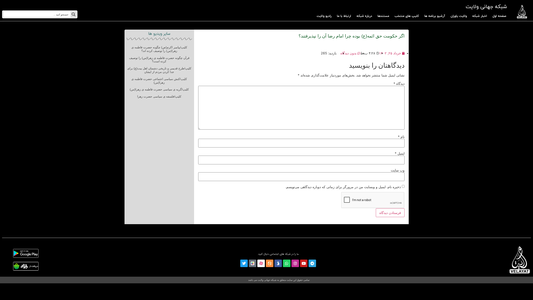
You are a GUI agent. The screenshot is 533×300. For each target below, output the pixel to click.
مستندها (383, 16)
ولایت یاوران (459, 16)
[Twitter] (244, 263)
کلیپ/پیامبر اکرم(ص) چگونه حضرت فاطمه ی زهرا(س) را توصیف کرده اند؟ (159, 49)
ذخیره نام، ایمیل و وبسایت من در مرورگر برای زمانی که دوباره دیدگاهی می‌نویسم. (343, 187)
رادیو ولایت (324, 16)
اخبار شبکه (479, 16)
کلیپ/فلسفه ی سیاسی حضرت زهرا (159, 96)
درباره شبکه (364, 16)
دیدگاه (399, 83)
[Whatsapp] (286, 263)
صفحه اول (499, 16)
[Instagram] (295, 263)
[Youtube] (304, 263)
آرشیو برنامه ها (434, 16)
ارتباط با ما (344, 16)
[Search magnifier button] (73, 14)
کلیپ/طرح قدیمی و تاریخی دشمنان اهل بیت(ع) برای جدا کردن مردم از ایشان (159, 70)
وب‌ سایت (398, 170)
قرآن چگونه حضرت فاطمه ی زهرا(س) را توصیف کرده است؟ (159, 59)
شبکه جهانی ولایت (486, 6)
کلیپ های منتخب (407, 16)
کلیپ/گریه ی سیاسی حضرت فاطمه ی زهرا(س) (159, 89)
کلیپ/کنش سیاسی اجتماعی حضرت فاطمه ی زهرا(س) (159, 80)
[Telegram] (312, 263)
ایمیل (400, 153)
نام (401, 136)
